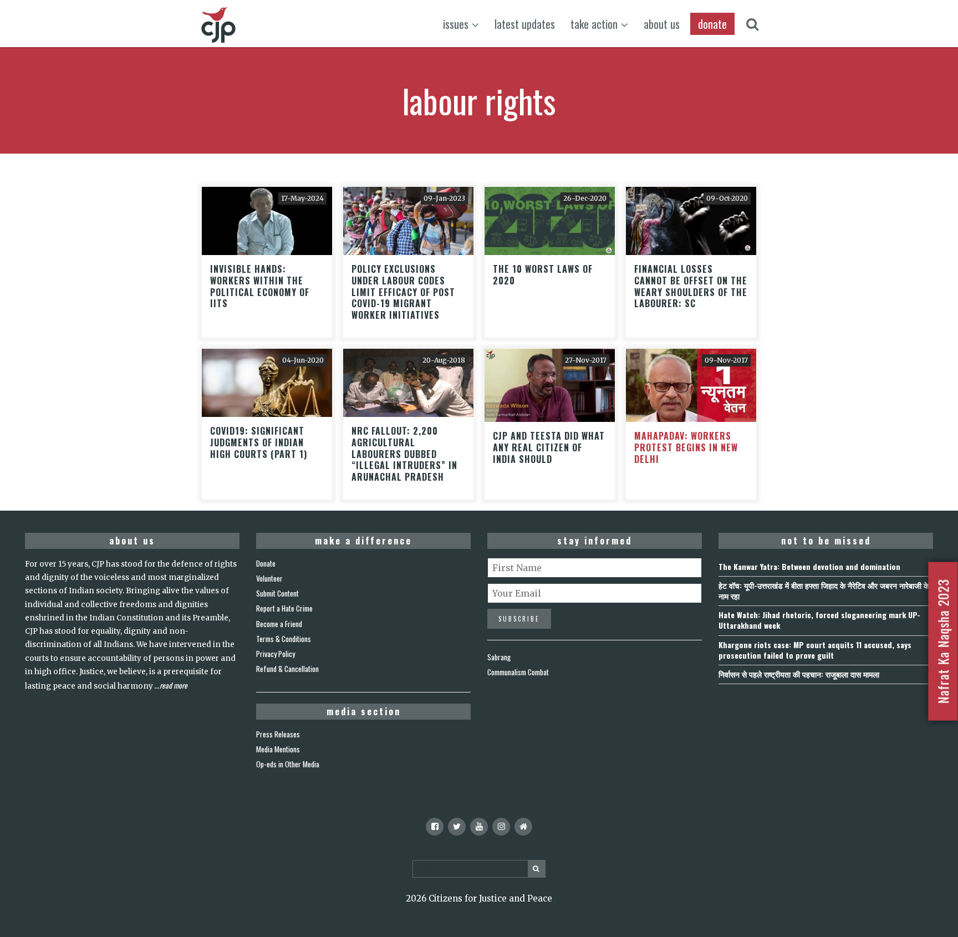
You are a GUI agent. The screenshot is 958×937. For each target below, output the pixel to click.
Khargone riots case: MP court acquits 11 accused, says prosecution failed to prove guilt (814, 650)
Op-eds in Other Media (287, 764)
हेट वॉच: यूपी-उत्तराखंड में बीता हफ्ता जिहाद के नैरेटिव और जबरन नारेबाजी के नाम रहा (823, 590)
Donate (266, 563)
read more (173, 685)
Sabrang (499, 657)
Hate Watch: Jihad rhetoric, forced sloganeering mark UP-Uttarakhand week (819, 620)
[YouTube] (479, 827)
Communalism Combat (518, 672)
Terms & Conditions (283, 638)
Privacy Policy (275, 653)
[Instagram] (501, 827)
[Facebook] (435, 827)
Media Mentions (278, 749)
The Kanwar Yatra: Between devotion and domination (809, 566)
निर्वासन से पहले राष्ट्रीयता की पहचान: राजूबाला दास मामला (798, 674)
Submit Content (277, 593)
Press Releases (278, 734)
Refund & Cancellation (287, 668)
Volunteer (269, 578)
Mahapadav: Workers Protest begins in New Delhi (686, 447)
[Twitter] (457, 827)
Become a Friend (279, 623)
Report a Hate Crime (284, 608)
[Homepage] (523, 827)
